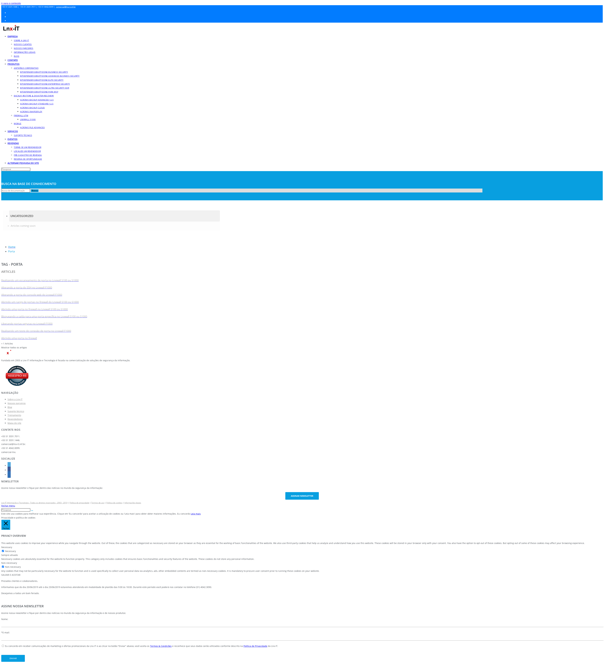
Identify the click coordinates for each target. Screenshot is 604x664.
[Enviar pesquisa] (32, 510)
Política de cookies (114, 502)
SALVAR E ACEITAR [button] (10, 574)
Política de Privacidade (255, 646)
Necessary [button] (6, 547)
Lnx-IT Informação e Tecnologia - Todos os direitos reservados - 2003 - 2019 (34, 502)
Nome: (4, 619)
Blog (10, 407)
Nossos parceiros (17, 403)
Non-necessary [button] (9, 562)
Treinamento (14, 415)
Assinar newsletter (302, 495)
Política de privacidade (79, 502)
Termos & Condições (161, 646)
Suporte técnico (16, 411)
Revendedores (15, 419)
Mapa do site (14, 423)
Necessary (10, 551)
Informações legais (132, 502)
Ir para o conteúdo (11, 3)
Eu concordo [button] (183, 513)
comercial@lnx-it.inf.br (66, 6)
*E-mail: (5, 632)
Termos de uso (97, 502)
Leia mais (196, 513)
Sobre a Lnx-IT (15, 399)
